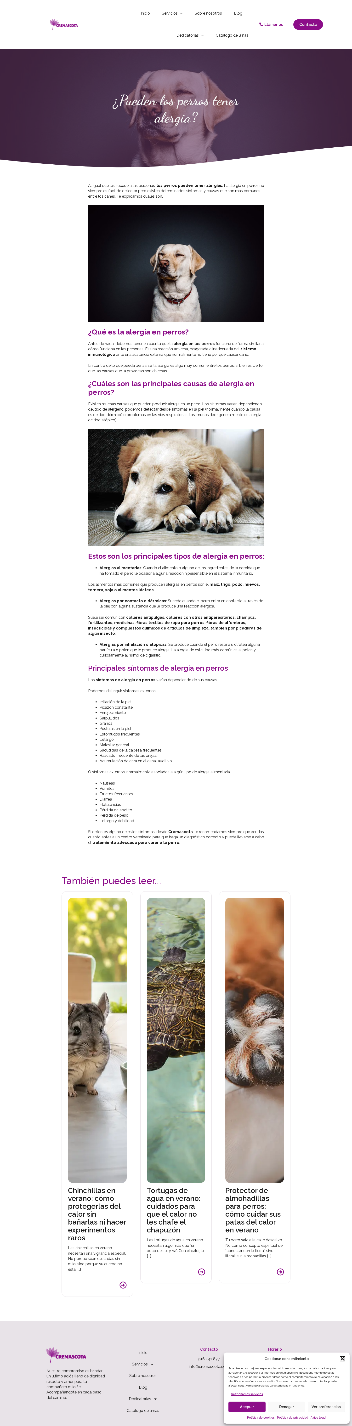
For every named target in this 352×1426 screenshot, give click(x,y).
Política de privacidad (292, 1417)
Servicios (170, 13)
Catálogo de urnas (232, 35)
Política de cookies (261, 1417)
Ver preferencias (326, 1406)
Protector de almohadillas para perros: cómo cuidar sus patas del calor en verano (253, 1210)
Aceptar (247, 1406)
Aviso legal (318, 1417)
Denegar (286, 1406)
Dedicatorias (187, 35)
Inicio (145, 13)
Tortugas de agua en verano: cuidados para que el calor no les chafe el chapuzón (173, 1210)
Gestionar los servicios (247, 1394)
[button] (342, 1358)
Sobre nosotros (208, 13)
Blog (238, 13)
